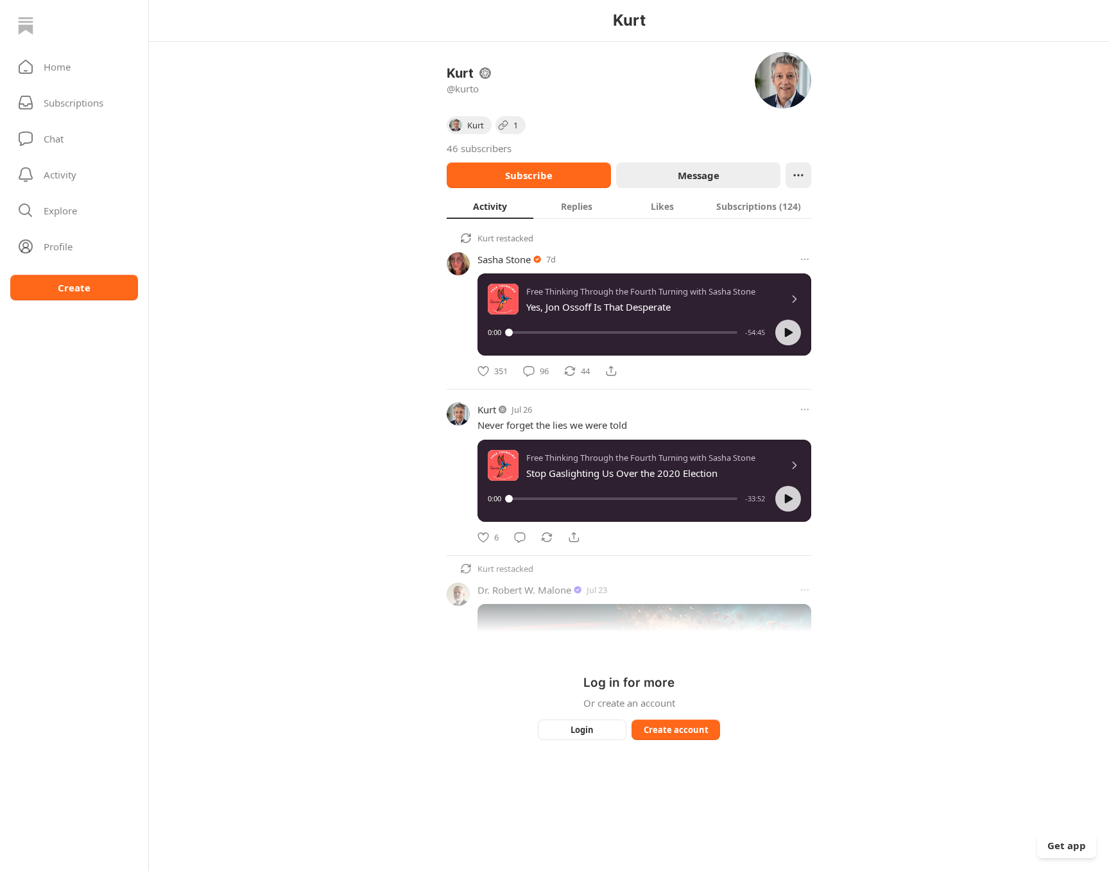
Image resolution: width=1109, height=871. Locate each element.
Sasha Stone (504, 259)
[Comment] (520, 537)
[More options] (805, 259)
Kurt (485, 238)
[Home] (25, 25)
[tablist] (629, 206)
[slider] (623, 332)
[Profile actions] (798, 175)
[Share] (611, 371)
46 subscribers (479, 148)
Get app (1066, 845)
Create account (676, 730)
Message (698, 175)
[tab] (490, 206)
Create (74, 287)
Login (582, 730)
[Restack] (547, 537)
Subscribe (529, 175)
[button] (74, 66)
